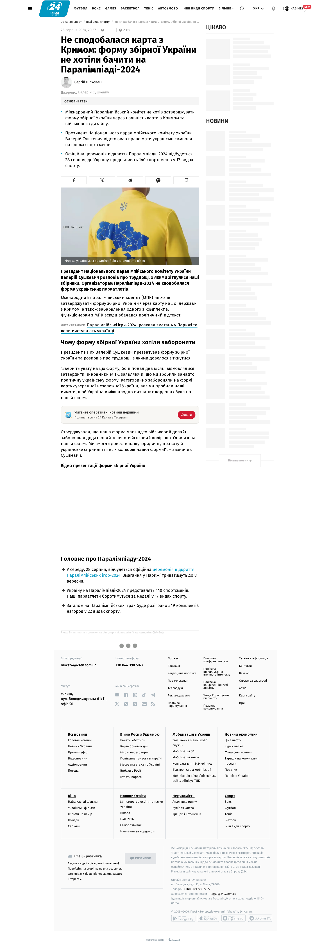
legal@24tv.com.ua (223, 893)
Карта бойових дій (134, 746)
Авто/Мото (168, 8)
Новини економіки (241, 734)
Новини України (80, 746)
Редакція (174, 665)
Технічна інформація (253, 658)
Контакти (245, 665)
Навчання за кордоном (137, 831)
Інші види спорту (198, 8)
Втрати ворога (131, 777)
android (183, 918)
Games (110, 8)
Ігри (242, 703)
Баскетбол (130, 8)
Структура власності (253, 680)
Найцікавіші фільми (83, 802)
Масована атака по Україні (140, 764)
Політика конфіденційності (215, 660)
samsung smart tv (260, 918)
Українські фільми (81, 808)
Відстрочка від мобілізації (191, 770)
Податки (231, 770)
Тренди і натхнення (186, 814)
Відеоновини (77, 758)
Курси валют (234, 746)
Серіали (74, 826)
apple (208, 918)
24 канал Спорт (71, 21)
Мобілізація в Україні (191, 734)
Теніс (149, 8)
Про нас (173, 658)
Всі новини (77, 734)
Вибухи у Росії (130, 771)
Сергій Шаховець (88, 82)
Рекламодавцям (179, 695)
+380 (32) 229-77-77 (197, 889)
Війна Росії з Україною (140, 734)
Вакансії (244, 673)
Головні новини (80, 740)
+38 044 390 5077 (129, 665)
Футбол (81, 8)
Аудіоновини (77, 764)
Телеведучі (175, 688)
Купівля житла (183, 808)
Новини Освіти (133, 796)
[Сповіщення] (273, 8)
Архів (242, 688)
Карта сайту (247, 695)
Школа (125, 813)
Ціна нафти (233, 740)
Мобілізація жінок (185, 757)
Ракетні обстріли (132, 740)
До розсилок (140, 858)
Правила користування (177, 704)
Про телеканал (178, 680)
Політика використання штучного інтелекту (216, 671)
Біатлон (230, 820)
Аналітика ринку (184, 802)
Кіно (72, 796)
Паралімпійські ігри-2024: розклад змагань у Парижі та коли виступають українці (129, 327)
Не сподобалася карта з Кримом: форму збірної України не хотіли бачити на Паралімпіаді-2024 (156, 21)
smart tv (233, 918)
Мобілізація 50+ (184, 751)
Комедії (73, 820)
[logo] (54, 8)
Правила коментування (213, 707)
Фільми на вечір (80, 814)
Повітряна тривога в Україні (141, 758)
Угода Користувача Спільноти (216, 697)
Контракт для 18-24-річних (192, 764)
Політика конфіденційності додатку (215, 685)
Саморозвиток (131, 825)
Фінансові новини (238, 752)
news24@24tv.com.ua (79, 665)
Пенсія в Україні (237, 776)
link (117, 695)
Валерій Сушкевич (93, 92)
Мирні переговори (134, 752)
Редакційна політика (182, 673)
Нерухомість (183, 796)
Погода (73, 771)
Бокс (96, 8)
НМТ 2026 (127, 819)
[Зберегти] (186, 180)
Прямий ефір (78, 752)
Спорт (230, 796)
